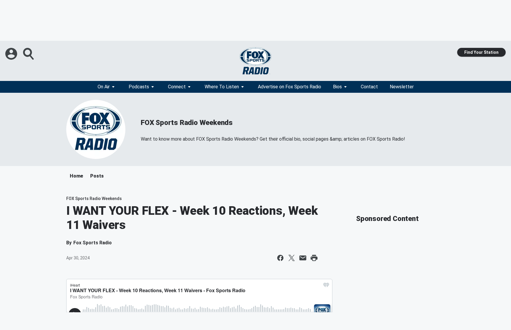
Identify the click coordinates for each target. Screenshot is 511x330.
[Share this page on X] (291, 258)
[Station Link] (255, 61)
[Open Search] (29, 54)
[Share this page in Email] (303, 258)
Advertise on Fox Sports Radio (289, 87)
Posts (97, 176)
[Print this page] (314, 258)
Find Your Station (481, 52)
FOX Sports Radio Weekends (187, 122)
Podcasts (139, 87)
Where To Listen (222, 87)
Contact (369, 87)
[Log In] (11, 54)
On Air (104, 87)
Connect (177, 87)
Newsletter (402, 87)
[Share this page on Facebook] (280, 258)
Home (76, 176)
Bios (337, 87)
